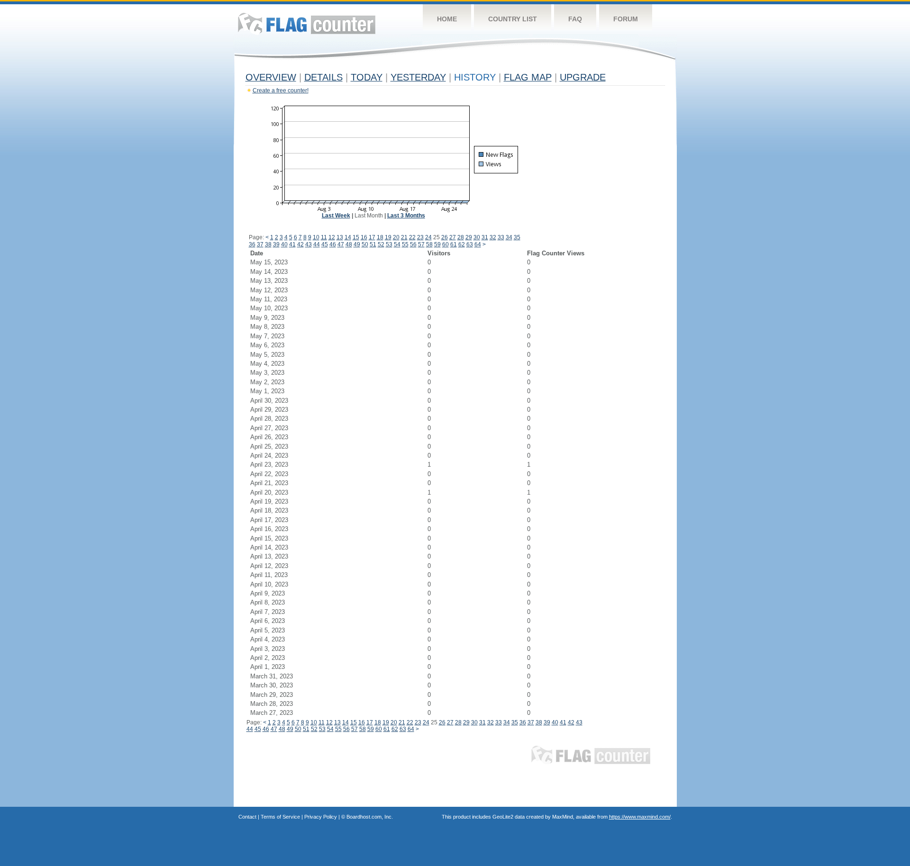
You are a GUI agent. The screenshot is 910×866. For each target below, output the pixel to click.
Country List (512, 19)
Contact (247, 817)
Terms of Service (280, 817)
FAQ (575, 19)
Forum (625, 19)
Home (447, 19)
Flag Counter (306, 23)
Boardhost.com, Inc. (369, 817)
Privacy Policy (320, 817)
